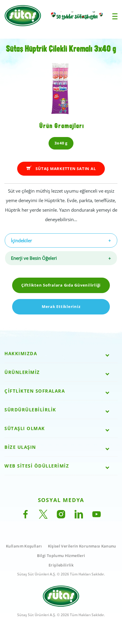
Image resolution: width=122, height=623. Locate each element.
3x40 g (61, 143)
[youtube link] (96, 517)
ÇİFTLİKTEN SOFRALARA (34, 391)
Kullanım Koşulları (24, 546)
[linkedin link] (78, 517)
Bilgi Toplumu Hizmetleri (61, 555)
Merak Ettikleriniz (61, 306)
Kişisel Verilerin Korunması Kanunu (82, 546)
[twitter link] (43, 517)
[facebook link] (25, 517)
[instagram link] (61, 517)
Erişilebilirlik (61, 565)
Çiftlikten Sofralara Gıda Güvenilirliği (61, 285)
